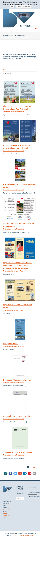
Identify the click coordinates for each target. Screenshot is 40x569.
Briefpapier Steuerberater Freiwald (18, 416)
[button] (5, 473)
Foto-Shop (23, 535)
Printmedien (7, 73)
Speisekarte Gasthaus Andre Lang (17, 452)
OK (12, 6)
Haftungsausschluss (32, 496)
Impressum (32, 487)
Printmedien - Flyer (17, 271)
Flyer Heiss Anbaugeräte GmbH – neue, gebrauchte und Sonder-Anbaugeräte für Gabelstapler (17, 265)
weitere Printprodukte (17, 112)
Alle (4, 70)
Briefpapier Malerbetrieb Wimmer (17, 380)
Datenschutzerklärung (32, 492)
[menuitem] (20, 69)
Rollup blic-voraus (10, 344)
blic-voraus (15, 535)
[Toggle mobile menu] (36, 28)
